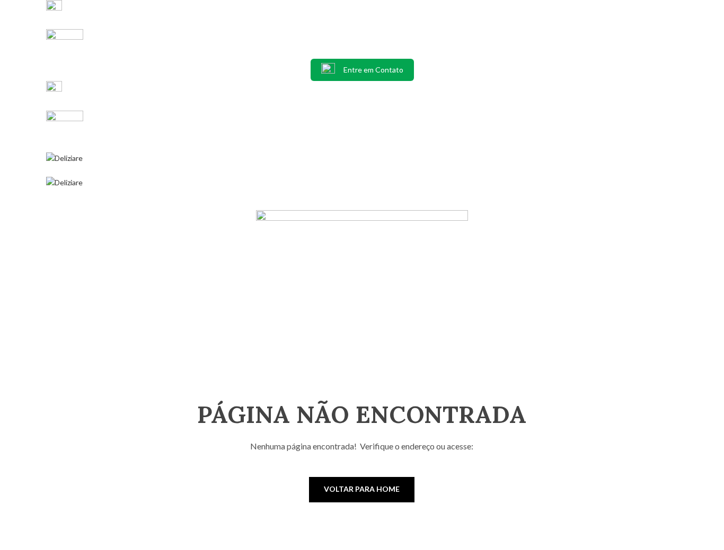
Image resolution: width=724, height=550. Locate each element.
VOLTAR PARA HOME (362, 488)
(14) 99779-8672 (81, 52)
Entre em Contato (373, 69)
